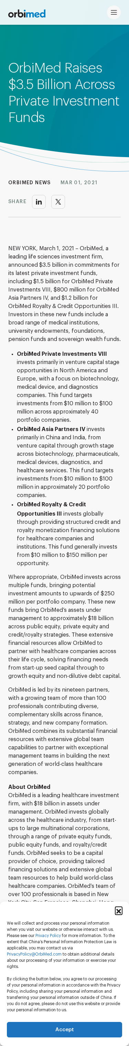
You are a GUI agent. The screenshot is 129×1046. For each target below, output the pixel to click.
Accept (64, 1029)
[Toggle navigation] (114, 12)
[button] (118, 910)
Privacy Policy (48, 936)
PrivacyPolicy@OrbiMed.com (34, 954)
